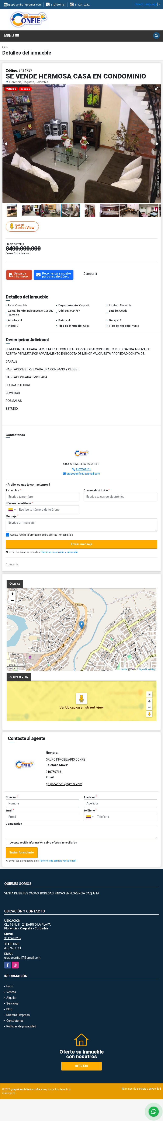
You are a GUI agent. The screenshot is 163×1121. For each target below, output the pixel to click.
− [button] (12, 600)
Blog (9, 1009)
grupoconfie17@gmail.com (83, 473)
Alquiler (11, 997)
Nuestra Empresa (18, 1015)
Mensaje (12, 516)
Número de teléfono (19, 503)
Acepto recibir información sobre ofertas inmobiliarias (43, 842)
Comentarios (14, 823)
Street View (24, 227)
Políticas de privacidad (21, 1026)
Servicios (12, 1003)
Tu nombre (13, 490)
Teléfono (90, 810)
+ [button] (12, 594)
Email (10, 810)
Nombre (12, 797)
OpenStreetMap (147, 669)
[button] (156, 88)
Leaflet (124, 669)
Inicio (5, 47)
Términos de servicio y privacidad (59, 552)
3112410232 (82, 4)
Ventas (11, 992)
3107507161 (58, 4)
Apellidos (90, 797)
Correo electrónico (97, 490)
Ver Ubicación (70, 707)
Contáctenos (15, 1020)
